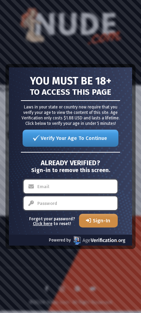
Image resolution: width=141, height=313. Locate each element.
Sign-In (101, 221)
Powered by (60, 240)
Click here (42, 223)
